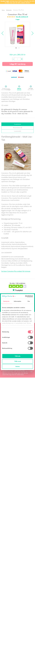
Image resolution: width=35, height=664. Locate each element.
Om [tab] (29, 301)
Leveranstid (17, 131)
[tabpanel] (17, 34)
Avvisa (17, 366)
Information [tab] (17, 301)
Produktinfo (17, 124)
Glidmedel (8, 10)
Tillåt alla (17, 356)
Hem (3, 10)
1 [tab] (16, 48)
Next (31, 33)
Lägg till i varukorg (17, 64)
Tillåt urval (17, 361)
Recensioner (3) (17, 127)
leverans (19, 89)
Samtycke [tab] (6, 301)
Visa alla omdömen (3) (22, 16)
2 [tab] (19, 48)
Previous (3, 33)
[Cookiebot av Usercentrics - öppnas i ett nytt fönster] (25, 296)
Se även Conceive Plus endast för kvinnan (15, 271)
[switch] (30, 337)
